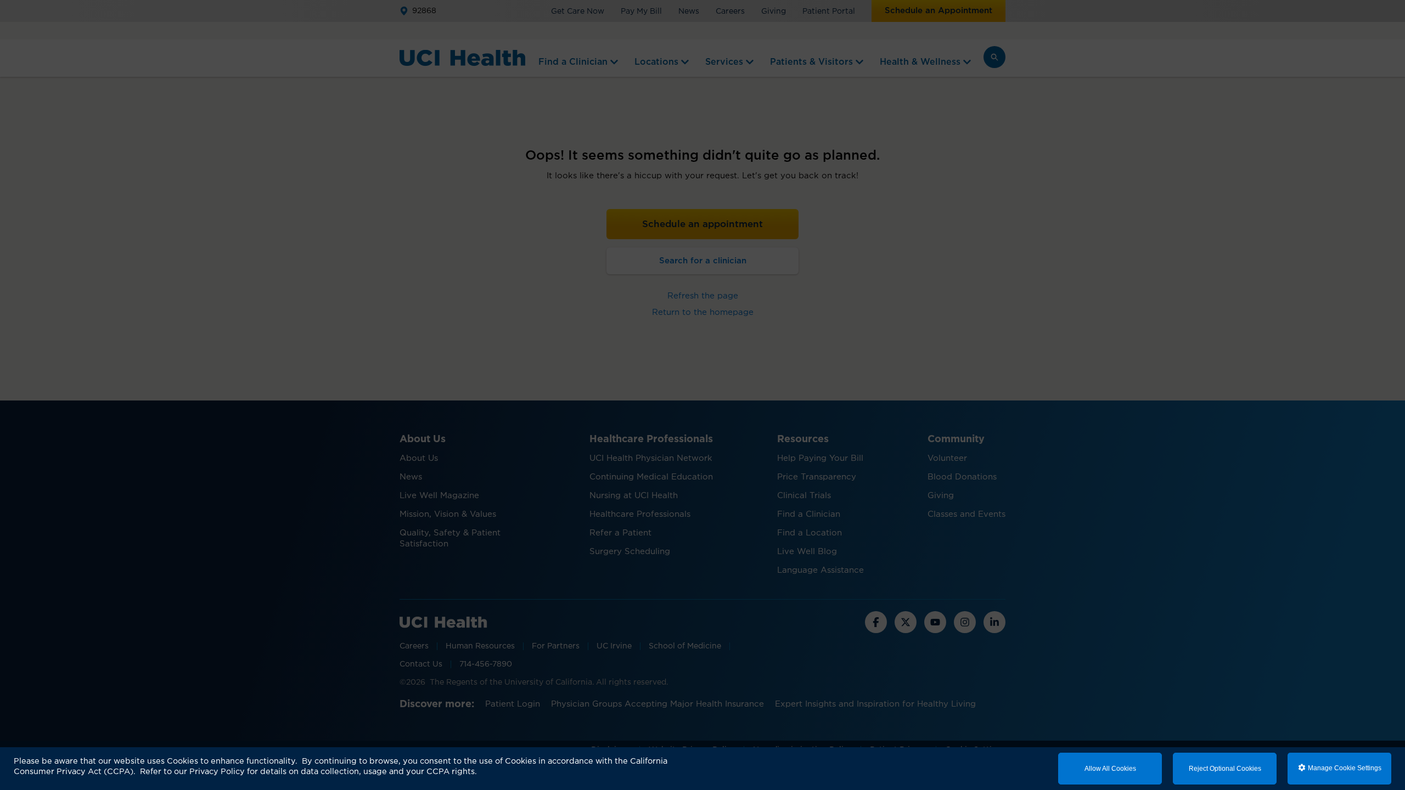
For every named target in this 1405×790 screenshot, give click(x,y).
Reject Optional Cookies (1225, 768)
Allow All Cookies (1110, 768)
